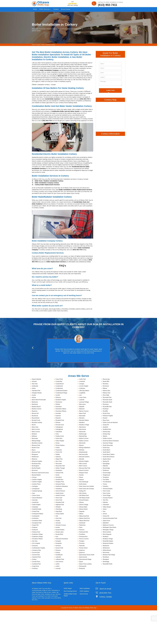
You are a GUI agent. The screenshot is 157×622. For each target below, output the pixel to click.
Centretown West (37, 520)
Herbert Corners (60, 495)
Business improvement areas (40, 472)
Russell (105, 418)
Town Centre (106, 491)
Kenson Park (59, 548)
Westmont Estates (108, 543)
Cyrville (58, 395)
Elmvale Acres (60, 424)
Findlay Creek (60, 436)
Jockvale (58, 523)
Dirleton (58, 404)
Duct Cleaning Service (70, 591)
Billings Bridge (36, 440)
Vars (104, 511)
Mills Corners (83, 463)
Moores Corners (83, 470)
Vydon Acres (106, 520)
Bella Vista (35, 427)
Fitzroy (57, 443)
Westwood (106, 545)
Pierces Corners (84, 538)
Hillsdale (58, 507)
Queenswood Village (85, 559)
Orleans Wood (83, 509)
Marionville (82, 431)
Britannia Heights (37, 461)
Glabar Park (59, 459)
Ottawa (81, 513)
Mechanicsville (83, 454)
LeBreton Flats (60, 559)
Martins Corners (83, 438)
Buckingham (35, 465)
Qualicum (82, 550)
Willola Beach (107, 550)
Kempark (58, 541)
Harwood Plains (60, 484)
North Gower (83, 484)
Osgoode (81, 511)
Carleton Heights (37, 479)
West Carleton (107, 532)
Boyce (34, 450)
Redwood (82, 568)
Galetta (58, 454)
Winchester (106, 552)
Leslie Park (82, 379)
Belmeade (35, 438)
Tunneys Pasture (108, 497)
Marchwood (82, 429)
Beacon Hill (35, 413)
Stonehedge (106, 468)
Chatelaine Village (37, 534)
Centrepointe (35, 516)
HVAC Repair (68, 588)
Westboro (105, 536)
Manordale (82, 415)
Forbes (58, 447)
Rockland (105, 408)
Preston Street (83, 548)
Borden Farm (35, 447)
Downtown (59, 406)
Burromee (35, 470)
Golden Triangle (60, 468)
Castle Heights (36, 504)
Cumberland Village (61, 393)
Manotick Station (84, 420)
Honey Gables (60, 513)
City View (34, 541)
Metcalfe (81, 459)
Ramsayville (82, 566)
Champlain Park (36, 523)
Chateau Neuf (36, 532)
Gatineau (58, 456)
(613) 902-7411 (107, 4)
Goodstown (59, 470)
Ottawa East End (84, 516)
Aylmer (34, 397)
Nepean (81, 479)
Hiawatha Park (60, 502)
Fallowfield (59, 431)
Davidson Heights (61, 399)
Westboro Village (108, 538)
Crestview (35, 568)
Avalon (34, 395)
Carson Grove (36, 495)
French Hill (59, 452)
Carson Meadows (37, 497)
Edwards (58, 418)
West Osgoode (107, 534)
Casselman (35, 502)
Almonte (34, 381)
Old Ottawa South (84, 497)
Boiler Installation (85, 588)
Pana (80, 527)
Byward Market (36, 475)
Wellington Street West (109, 527)
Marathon (82, 422)
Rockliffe (105, 411)
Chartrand (35, 529)
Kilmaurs (58, 550)
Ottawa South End (84, 518)
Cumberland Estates (61, 390)
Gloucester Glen (60, 465)
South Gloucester (108, 445)
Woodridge (106, 561)
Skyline (105, 436)
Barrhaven (35, 402)
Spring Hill (106, 461)
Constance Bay (36, 550)
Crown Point (59, 379)
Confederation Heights (38, 548)
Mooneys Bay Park (84, 468)
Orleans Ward (83, 507)
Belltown (34, 434)
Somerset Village (108, 443)
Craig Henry (35, 566)
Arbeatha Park (36, 390)
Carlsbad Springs (37, 491)
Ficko (57, 434)
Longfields (82, 393)
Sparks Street (107, 459)
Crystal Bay (59, 381)
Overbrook (82, 523)
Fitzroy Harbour (60, 445)
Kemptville (59, 543)
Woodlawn (106, 557)
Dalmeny (58, 397)
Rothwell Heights (108, 415)
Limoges (81, 383)
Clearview (35, 545)
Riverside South (107, 399)
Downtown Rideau (61, 411)
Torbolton (105, 486)
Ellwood (58, 422)
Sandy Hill (106, 424)
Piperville (82, 545)
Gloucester (59, 463)
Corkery (38, 44)
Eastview (58, 415)
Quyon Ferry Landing (85, 564)
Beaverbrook (35, 418)
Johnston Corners (61, 525)
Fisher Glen (59, 438)
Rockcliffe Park (107, 406)
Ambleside (35, 386)
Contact (56, 9)
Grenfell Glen (59, 479)
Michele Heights (84, 461)
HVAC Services (44, 9)
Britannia (34, 459)
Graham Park (59, 472)
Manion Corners (83, 411)
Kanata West (59, 534)
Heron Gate (59, 497)
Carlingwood (35, 488)
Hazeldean (59, 488)
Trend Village (107, 495)
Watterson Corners (108, 525)
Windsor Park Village (109, 554)
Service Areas (65, 9)
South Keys (106, 447)
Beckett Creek (36, 420)
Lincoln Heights (83, 386)
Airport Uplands (36, 379)
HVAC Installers (84, 591)
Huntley (58, 520)
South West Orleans (108, 456)
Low (80, 395)
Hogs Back (59, 511)
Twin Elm (105, 500)
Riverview (106, 404)
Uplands (105, 502)
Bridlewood (35, 456)
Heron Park (59, 500)
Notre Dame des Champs (86, 488)
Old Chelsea (82, 493)
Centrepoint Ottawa (37, 513)
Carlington (35, 486)
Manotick (81, 418)
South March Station (109, 454)
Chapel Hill (35, 525)
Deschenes (59, 402)
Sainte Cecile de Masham (110, 422)
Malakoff (81, 406)
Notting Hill (82, 491)
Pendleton (82, 534)
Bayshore (34, 411)
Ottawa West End (84, 520)
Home (35, 9)
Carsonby (35, 500)
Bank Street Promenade (39, 399)
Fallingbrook (59, 427)
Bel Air (34, 424)
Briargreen (35, 454)
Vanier (105, 509)
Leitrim (57, 564)
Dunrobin (58, 413)
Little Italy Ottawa (84, 390)
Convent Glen (36, 552)
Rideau (105, 388)
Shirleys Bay (106, 431)
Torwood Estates (107, 488)
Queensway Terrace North (86, 554)
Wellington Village (108, 529)
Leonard (58, 568)
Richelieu (105, 383)
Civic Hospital (36, 543)
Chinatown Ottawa (37, 538)
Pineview (82, 543)
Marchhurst (82, 427)
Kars (57, 536)
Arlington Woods (37, 393)
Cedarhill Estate (36, 509)
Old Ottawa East (84, 495)
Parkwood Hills (83, 532)
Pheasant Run (83, 536)
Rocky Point (106, 413)
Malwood (81, 408)
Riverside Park (107, 397)
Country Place (36, 561)
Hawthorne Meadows (62, 486)
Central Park (35, 511)
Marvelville (82, 443)
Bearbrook (35, 415)
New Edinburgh (83, 481)
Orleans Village (83, 504)
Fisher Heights (60, 440)
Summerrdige (107, 472)
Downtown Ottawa (61, 408)
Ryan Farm (106, 420)
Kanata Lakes (60, 532)
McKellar (81, 450)
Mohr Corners (83, 465)
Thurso (105, 484)
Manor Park (82, 413)
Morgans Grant (83, 472)
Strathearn (106, 470)
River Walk (106, 395)
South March (106, 450)
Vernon (105, 513)
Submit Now (110, 90)
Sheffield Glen (107, 429)
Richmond (106, 386)
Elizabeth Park (60, 420)
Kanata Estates (60, 529)
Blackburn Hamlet (37, 443)
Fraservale (59, 450)
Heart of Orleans (60, 491)
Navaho (81, 475)
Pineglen (81, 541)
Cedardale (35, 507)
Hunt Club (58, 518)
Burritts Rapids (36, 468)
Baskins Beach (36, 406)
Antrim (34, 388)
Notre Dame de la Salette (86, 486)
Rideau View (106, 393)
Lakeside (58, 557)
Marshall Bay (83, 436)
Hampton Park (60, 481)
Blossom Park (36, 445)
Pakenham (82, 525)
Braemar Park (36, 452)
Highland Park (60, 504)
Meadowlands (83, 452)
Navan (81, 477)
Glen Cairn (59, 461)
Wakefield (106, 523)
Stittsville (105, 465)
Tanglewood (106, 475)
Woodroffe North (107, 564)
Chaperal (34, 527)
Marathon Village (84, 424)
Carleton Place (36, 484)
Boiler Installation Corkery (48, 44)
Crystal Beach (60, 383)
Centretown (35, 518)
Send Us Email (105, 589)
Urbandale (106, 504)
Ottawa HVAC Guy (90, 607)
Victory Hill (106, 516)
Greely (57, 475)
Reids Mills (106, 381)
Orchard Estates (83, 500)
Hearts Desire (60, 493)
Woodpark (106, 559)
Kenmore (58, 545)
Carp (33, 493)
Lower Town (82, 397)
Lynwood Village (84, 402)
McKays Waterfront (84, 447)
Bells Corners (36, 429)
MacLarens (82, 404)
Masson (81, 445)
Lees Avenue (59, 561)
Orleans (81, 502)
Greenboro (59, 477)
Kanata (58, 527)
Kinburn (58, 552)
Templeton (106, 477)
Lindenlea (82, 388)
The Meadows (107, 481)
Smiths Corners (107, 438)
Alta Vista (34, 383)
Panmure (81, 529)
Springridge (106, 463)
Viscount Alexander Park (110, 518)
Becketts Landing (37, 422)
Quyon (81, 561)
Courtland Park (36, 564)
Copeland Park (36, 557)
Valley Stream (107, 507)
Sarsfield (105, 427)
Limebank (82, 381)
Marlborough (83, 434)
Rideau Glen (106, 390)
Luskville (81, 399)
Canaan (34, 477)
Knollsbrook (59, 554)
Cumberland (59, 386)
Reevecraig (106, 379)
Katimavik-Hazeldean (62, 538)
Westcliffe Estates (108, 541)
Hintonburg (59, 509)
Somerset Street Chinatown (111, 440)
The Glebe (106, 479)
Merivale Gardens (84, 456)
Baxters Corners (36, 408)
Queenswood (83, 557)
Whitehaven (106, 548)
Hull (57, 516)
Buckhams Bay (36, 463)
